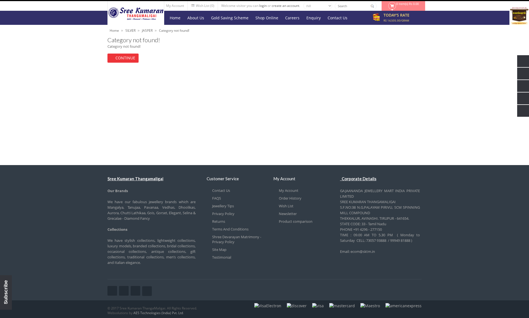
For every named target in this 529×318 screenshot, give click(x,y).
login (263, 5)
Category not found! (174, 30)
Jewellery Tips (223, 205)
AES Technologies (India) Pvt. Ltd (158, 313)
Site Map (219, 249)
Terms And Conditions (230, 229)
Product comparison (295, 221)
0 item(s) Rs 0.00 (407, 4)
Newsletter (288, 213)
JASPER (147, 30)
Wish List (286, 205)
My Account (288, 190)
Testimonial (221, 257)
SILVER (130, 30)
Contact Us (221, 190)
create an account (285, 5)
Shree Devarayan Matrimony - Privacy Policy (236, 239)
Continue (125, 57)
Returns (218, 221)
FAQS (216, 198)
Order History (290, 198)
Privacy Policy (223, 213)
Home (114, 30)
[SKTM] (135, 18)
